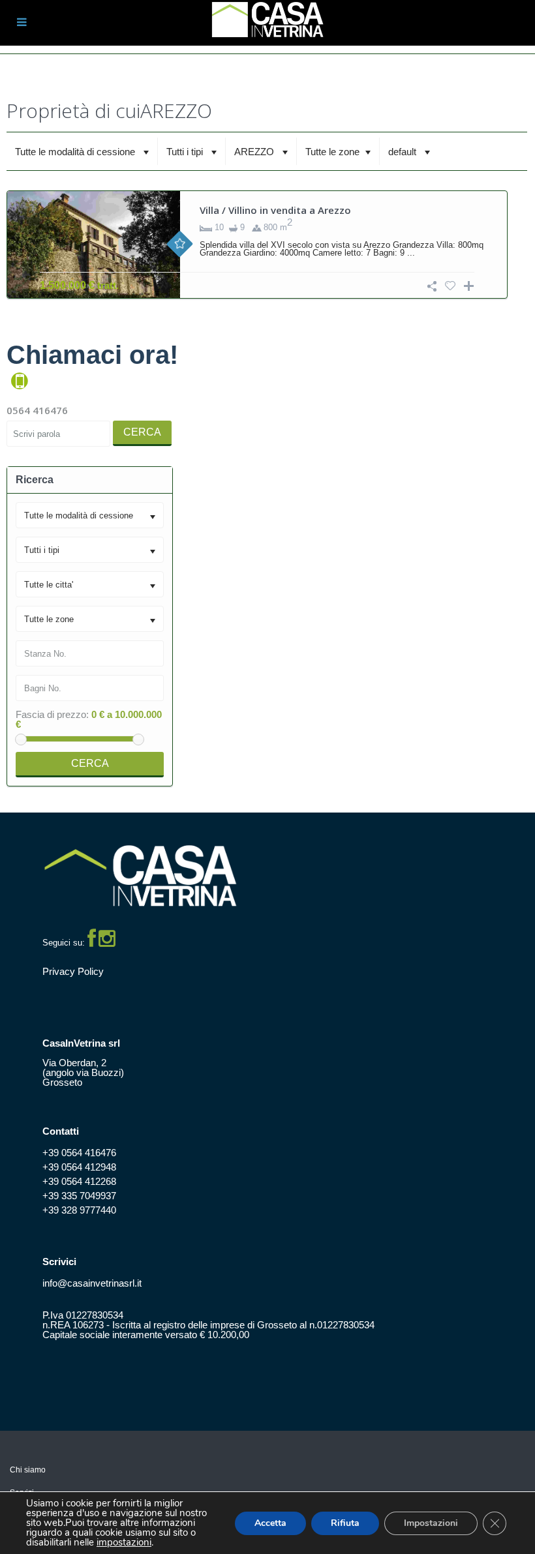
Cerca (142, 432)
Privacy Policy (73, 971)
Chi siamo (28, 1469)
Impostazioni (431, 1523)
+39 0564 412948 (79, 1167)
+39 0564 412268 (79, 1181)
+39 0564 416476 (79, 1152)
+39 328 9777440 (79, 1210)
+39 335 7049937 (79, 1195)
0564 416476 (37, 410)
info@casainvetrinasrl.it (92, 1283)
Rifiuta (345, 1523)
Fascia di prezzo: (52, 714)
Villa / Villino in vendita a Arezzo (275, 210)
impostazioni (124, 1542)
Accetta (270, 1523)
